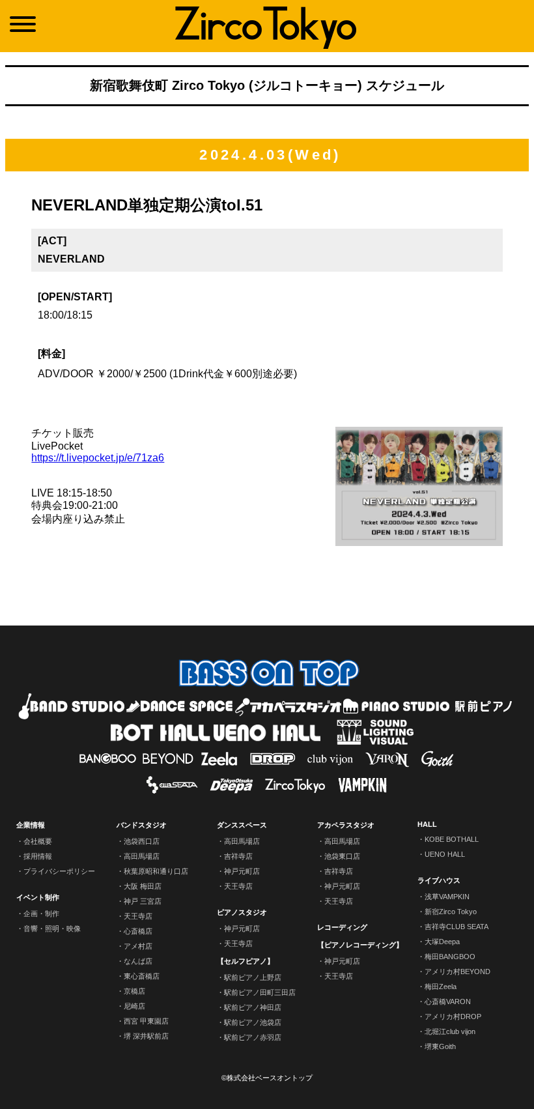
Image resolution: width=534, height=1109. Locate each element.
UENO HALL (445, 854)
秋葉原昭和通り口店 (156, 871)
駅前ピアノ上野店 (252, 977)
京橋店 (134, 991)
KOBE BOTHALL (452, 839)
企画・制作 (41, 913)
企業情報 (30, 825)
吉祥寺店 (238, 856)
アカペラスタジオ (345, 825)
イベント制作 (37, 897)
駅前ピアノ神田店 (252, 1007)
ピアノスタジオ (242, 912)
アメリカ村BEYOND (457, 971)
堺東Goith (440, 1046)
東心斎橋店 (142, 976)
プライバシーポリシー (59, 871)
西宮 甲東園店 (146, 1021)
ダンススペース (242, 825)
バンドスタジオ (142, 825)
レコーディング (342, 927)
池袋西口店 (142, 841)
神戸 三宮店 (143, 901)
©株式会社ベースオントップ (267, 1078)
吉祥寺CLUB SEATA (456, 926)
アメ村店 (138, 946)
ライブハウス (438, 880)
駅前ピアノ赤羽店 (252, 1037)
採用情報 (37, 856)
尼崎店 (134, 1006)
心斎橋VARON (448, 1001)
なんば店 (138, 961)
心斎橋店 (138, 931)
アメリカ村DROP (453, 1016)
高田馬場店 (142, 856)
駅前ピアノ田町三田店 (260, 992)
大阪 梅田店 (143, 886)
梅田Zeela (441, 986)
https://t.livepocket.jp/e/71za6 (97, 457)
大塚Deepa (442, 941)
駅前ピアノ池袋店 (252, 1022)
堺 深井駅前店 (146, 1036)
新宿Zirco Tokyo (451, 911)
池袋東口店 (342, 856)
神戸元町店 (242, 871)
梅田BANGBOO (450, 956)
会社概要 (37, 841)
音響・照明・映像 (52, 928)
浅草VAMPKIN (447, 896)
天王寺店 (138, 916)
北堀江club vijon (450, 1031)
